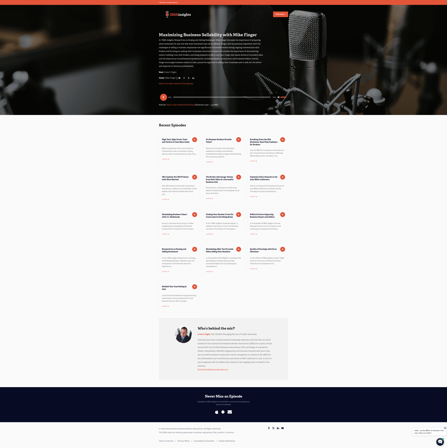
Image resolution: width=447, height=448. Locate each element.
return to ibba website (169, 3)
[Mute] (278, 97)
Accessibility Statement (204, 441)
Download (189, 105)
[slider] (283, 97)
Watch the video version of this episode (176, 83)
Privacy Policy (183, 441)
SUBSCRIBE (280, 14)
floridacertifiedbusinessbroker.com (213, 369)
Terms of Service (166, 441)
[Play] (163, 97)
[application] (223, 97)
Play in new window (175, 105)
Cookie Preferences (226, 441)
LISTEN (164, 159)
